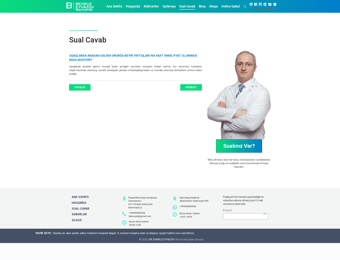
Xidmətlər (151, 6)
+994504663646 (137, 213)
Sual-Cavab (80, 208)
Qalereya (169, 6)
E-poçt (227, 210)
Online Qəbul (230, 6)
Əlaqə (213, 6)
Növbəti (191, 87)
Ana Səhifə (114, 6)
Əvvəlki (79, 87)
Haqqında (133, 6)
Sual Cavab (187, 6)
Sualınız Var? (239, 146)
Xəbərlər (79, 214)
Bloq (202, 6)
